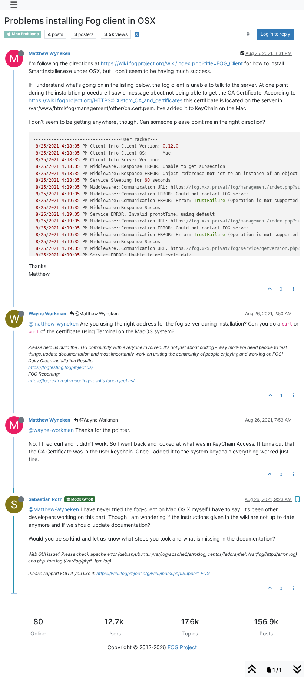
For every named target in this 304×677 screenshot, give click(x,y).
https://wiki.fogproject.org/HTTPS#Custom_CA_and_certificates (105, 100)
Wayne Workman (47, 313)
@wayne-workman (51, 430)
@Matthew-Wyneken (54, 509)
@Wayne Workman (98, 420)
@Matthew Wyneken (96, 313)
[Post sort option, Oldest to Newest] (248, 34)
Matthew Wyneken (49, 53)
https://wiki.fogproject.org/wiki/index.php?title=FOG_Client (172, 63)
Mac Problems (25, 34)
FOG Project (182, 647)
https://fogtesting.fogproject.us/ (60, 367)
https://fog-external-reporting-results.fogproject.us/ (81, 380)
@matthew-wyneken (54, 323)
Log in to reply (275, 34)
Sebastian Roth (46, 499)
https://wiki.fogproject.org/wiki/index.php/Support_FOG (153, 573)
